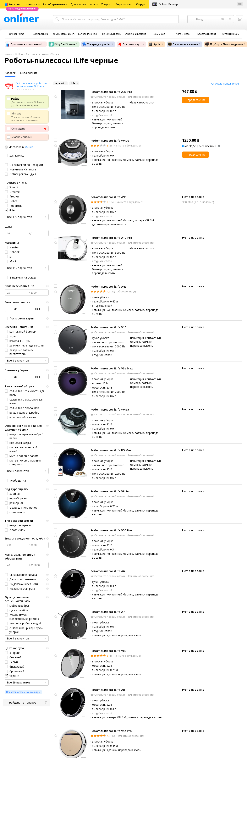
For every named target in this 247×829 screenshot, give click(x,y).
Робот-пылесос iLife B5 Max (111, 450)
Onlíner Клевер (168, 4)
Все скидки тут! (132, 44)
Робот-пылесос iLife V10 (108, 327)
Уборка (54, 54)
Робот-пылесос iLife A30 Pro (111, 92)
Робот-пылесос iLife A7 (108, 612)
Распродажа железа (185, 44)
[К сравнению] (55, 91)
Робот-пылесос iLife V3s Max (112, 368)
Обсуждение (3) (126, 291)
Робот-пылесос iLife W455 (110, 409)
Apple (157, 44)
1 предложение (195, 100)
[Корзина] (239, 19)
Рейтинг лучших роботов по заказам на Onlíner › (31, 84)
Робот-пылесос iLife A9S (108, 197)
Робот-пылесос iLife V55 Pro (111, 530)
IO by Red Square (64, 44)
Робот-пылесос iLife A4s (108, 286)
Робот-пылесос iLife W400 (110, 140)
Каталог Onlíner (14, 54)
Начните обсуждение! (140, 96)
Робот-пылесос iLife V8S (108, 651)
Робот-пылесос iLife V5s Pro (111, 731)
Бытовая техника (37, 54)
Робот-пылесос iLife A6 (108, 571)
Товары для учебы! (99, 44)
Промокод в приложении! (26, 44)
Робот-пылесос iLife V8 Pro (110, 491)
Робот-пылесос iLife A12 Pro (111, 238)
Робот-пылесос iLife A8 (108, 690)
